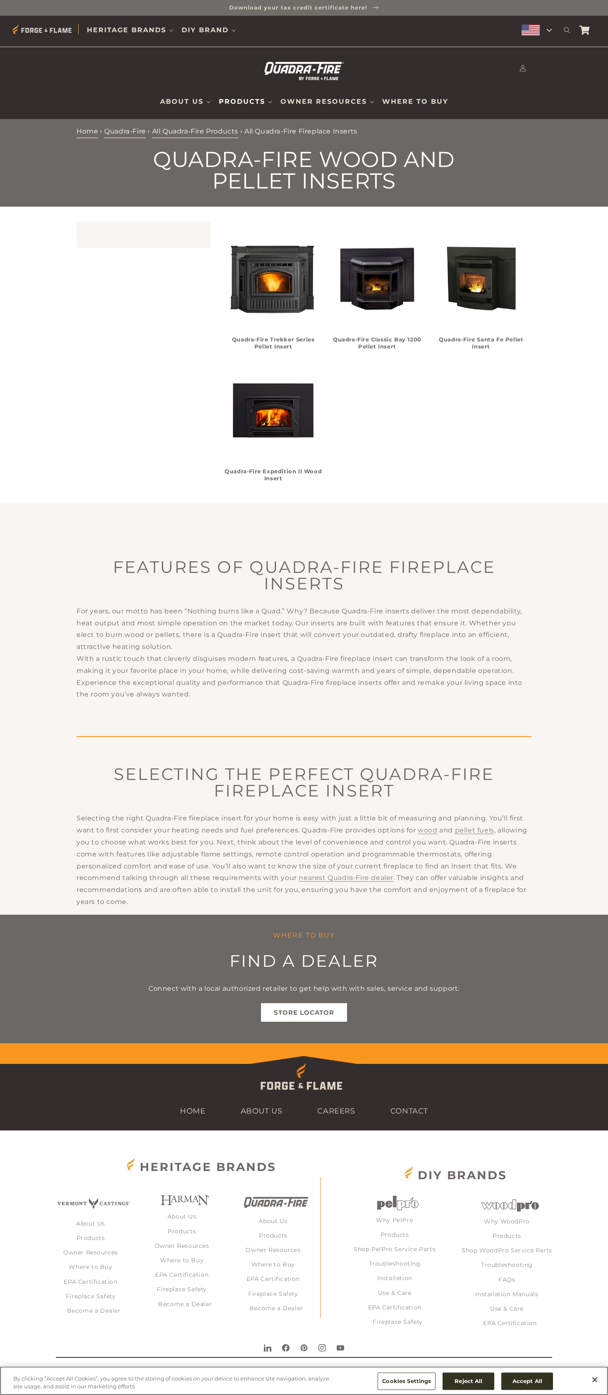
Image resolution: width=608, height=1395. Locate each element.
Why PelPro (394, 1220)
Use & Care (395, 1293)
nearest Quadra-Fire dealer (346, 878)
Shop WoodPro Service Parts (507, 1250)
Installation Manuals (506, 1294)
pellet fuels (474, 830)
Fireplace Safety (91, 1296)
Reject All (468, 1381)
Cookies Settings (406, 1381)
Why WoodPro (507, 1221)
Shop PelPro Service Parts (395, 1249)
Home (87, 131)
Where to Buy (90, 1267)
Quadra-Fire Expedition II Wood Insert (273, 475)
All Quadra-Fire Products (195, 131)
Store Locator (304, 1012)
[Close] (595, 1380)
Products (91, 1238)
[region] (304, 1380)
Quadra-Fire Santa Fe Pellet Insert (481, 343)
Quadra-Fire (125, 131)
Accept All (527, 1381)
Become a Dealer (94, 1310)
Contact (409, 1111)
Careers (336, 1111)
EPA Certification (90, 1281)
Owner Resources (90, 1252)
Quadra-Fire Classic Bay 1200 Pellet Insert (377, 343)
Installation (394, 1278)
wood (427, 830)
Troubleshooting (395, 1263)
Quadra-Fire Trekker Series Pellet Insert (273, 343)
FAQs (506, 1279)
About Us (261, 1111)
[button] (130, 30)
